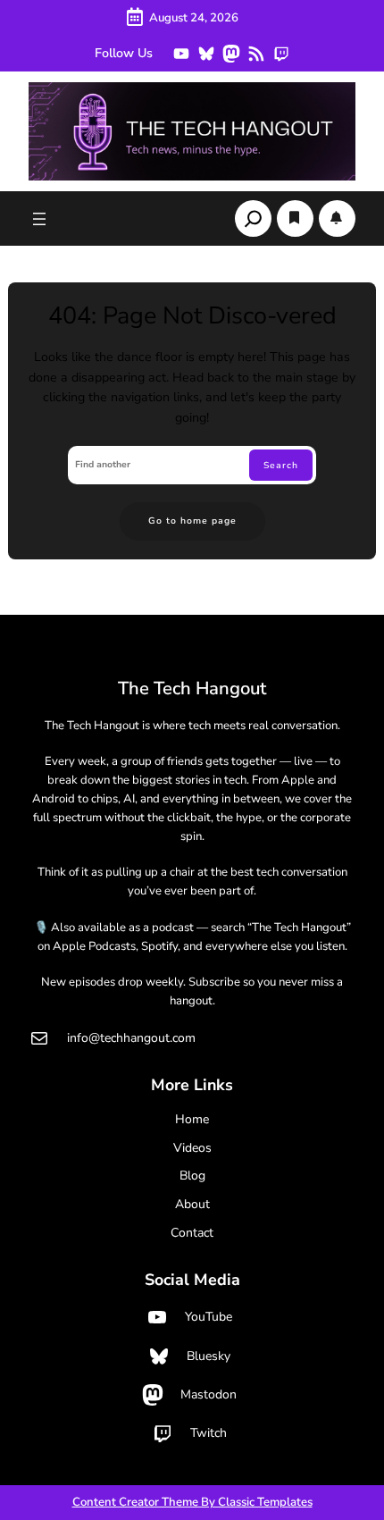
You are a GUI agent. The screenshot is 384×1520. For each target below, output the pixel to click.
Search (280, 465)
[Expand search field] (253, 218)
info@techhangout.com (131, 1037)
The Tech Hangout (192, 688)
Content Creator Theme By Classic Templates (192, 1502)
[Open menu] (39, 219)
